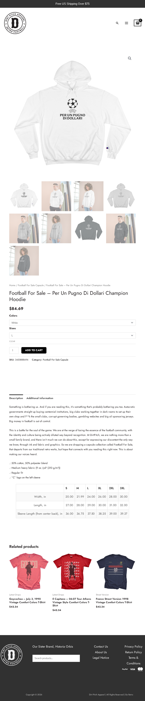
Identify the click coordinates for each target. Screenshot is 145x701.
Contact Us (101, 646)
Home (12, 285)
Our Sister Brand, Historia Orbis (52, 646)
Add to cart (34, 350)
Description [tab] (16, 398)
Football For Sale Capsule (31, 285)
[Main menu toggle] (126, 23)
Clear (12, 341)
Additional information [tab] (39, 398)
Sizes (12, 328)
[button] (117, 23)
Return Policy (133, 652)
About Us (101, 652)
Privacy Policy (133, 646)
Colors (13, 315)
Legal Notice (101, 657)
